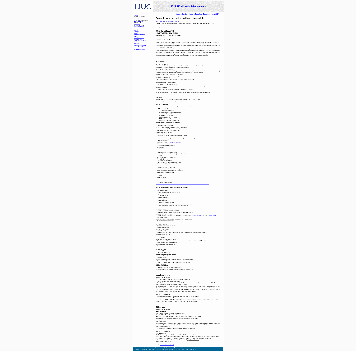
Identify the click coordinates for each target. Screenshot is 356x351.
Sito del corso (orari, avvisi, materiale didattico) (167, 21)
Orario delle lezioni (138, 39)
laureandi (136, 31)
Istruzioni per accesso (139, 26)
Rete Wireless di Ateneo (140, 45)
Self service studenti (139, 21)
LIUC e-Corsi (137, 24)
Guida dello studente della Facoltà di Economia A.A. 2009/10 (197, 14)
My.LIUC (136, 15)
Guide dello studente (139, 38)
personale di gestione (139, 34)
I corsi (135, 36)
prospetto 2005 (198, 215)
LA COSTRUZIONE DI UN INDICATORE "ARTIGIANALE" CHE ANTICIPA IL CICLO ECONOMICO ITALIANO (182, 184)
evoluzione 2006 (212, 215)
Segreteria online (138, 18)
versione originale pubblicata (167, 345)
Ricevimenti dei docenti (139, 42)
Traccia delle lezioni (174, 142)
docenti (135, 33)
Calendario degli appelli (140, 40)
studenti (136, 30)
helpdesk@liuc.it (181, 347)
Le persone (136, 43)
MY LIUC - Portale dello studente (188, 6)
